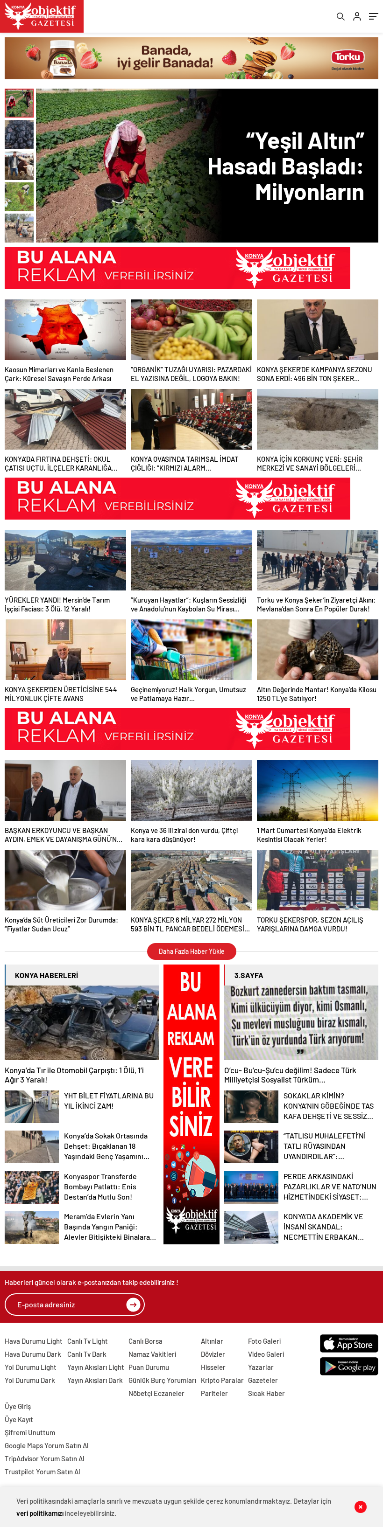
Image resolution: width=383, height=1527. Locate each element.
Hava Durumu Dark (33, 1354)
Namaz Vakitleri (152, 1354)
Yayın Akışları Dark (95, 1380)
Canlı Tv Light (87, 1341)
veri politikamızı (40, 1513)
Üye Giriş (18, 1406)
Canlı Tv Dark (86, 1354)
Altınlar (212, 1341)
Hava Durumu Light (34, 1341)
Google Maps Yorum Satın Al (47, 1445)
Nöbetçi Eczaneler (156, 1393)
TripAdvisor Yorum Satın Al (45, 1458)
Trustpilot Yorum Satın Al (42, 1471)
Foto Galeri (264, 1341)
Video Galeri (266, 1354)
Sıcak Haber (266, 1393)
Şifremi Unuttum (30, 1432)
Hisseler (213, 1367)
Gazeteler (263, 1380)
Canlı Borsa (145, 1341)
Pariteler (214, 1393)
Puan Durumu (148, 1367)
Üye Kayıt (19, 1419)
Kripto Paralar (222, 1380)
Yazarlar (261, 1367)
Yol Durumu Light (31, 1367)
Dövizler (213, 1354)
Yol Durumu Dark (30, 1380)
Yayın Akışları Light (95, 1367)
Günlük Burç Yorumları (162, 1380)
